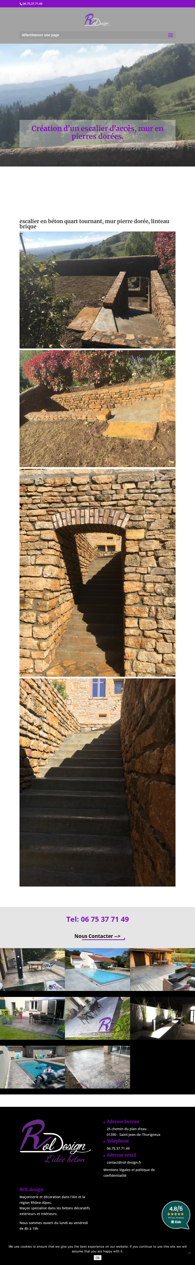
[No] (189, 1252)
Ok (98, 1258)
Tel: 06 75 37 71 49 (97, 919)
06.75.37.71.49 (32, 4)
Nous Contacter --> (97, 936)
